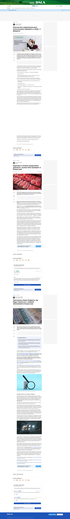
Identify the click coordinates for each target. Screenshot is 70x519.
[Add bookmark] (14, 60)
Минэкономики (30, 194)
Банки (17, 22)
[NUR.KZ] (35, 6)
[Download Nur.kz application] (35, 2)
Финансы (14, 22)
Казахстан (14, 254)
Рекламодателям (59, 514)
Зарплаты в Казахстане (20, 474)
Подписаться (38, 246)
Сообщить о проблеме (52, 514)
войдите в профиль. (37, 268)
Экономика (17, 160)
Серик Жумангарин (19, 254)
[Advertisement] (35, 16)
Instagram (38, 155)
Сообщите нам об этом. (29, 144)
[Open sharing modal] (14, 57)
